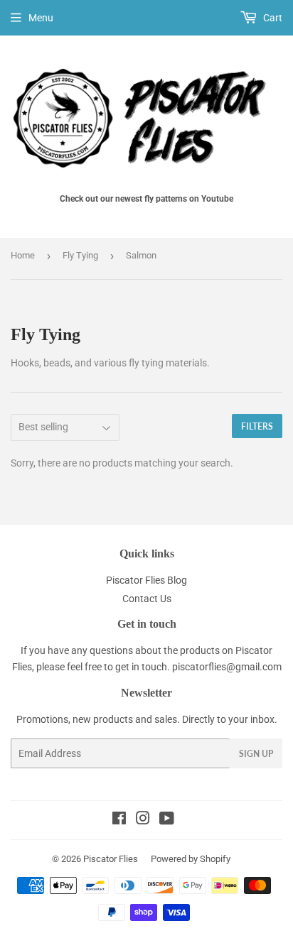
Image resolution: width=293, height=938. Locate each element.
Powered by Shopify (190, 859)
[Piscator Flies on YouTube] (166, 820)
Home (23, 255)
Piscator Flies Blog (146, 580)
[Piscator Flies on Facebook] (119, 820)
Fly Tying (80, 255)
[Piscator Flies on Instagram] (143, 820)
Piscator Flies (110, 859)
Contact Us (146, 598)
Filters (257, 426)
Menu (40, 17)
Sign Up (256, 753)
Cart (271, 17)
